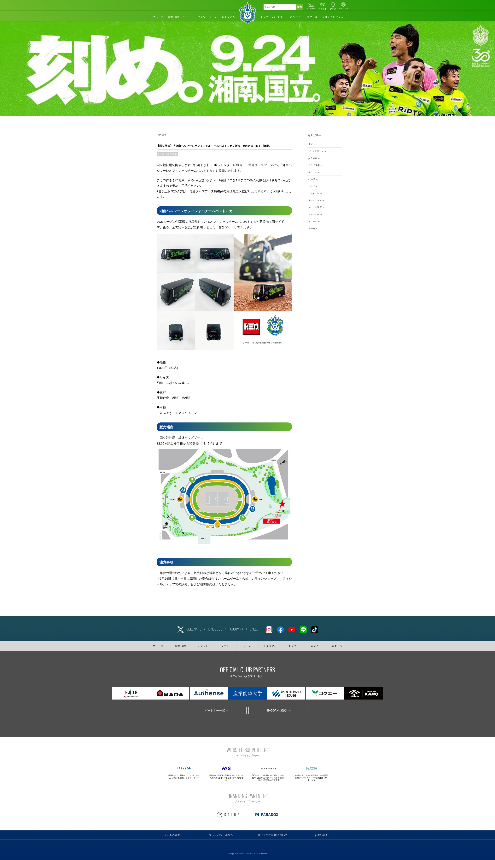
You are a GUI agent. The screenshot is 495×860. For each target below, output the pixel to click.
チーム (213, 17)
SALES (254, 628)
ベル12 (311, 179)
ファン (201, 17)
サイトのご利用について (273, 835)
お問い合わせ (323, 835)
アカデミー (296, 17)
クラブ (264, 17)
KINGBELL (215, 628)
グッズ (333, 8)
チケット (322, 8)
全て (310, 144)
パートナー (279, 17)
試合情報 (312, 158)
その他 (311, 228)
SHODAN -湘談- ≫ (278, 710)
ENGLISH (343, 8)
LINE (303, 628)
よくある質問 (172, 835)
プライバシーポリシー (222, 835)
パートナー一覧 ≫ (217, 710)
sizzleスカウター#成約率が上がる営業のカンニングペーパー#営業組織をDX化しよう (311, 777)
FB (280, 628)
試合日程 (173, 17)
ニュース (158, 17)
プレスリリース (315, 151)
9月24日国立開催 (167, 154)
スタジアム (228, 17)
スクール (312, 17)
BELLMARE (193, 628)
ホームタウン (314, 200)
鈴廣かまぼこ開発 (176, 775)
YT (292, 628)
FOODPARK (236, 628)
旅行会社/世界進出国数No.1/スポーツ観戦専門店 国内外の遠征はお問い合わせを (226, 777)
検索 (299, 6)
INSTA (269, 628)
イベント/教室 (315, 207)
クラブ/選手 (314, 165)
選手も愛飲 (179, 777)
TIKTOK (315, 628)
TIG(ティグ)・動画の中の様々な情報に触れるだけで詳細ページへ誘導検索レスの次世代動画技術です (269, 777)
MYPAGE (311, 8)
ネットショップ (192, 777)
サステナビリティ (333, 17)
